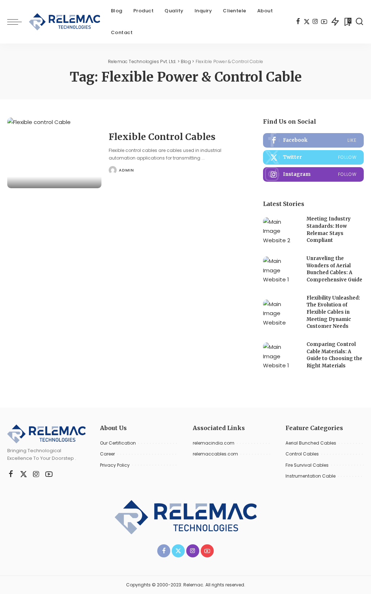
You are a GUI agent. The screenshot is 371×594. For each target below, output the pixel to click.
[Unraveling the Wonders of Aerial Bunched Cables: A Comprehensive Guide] (281, 270)
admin (126, 170)
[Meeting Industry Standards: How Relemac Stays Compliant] (281, 230)
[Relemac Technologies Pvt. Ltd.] (64, 22)
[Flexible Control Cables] (54, 152)
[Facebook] (298, 22)
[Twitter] (307, 22)
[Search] (359, 22)
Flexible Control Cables (162, 137)
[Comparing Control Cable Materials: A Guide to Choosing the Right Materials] (281, 356)
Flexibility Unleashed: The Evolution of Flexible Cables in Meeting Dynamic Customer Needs (333, 312)
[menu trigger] (18, 22)
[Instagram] (315, 22)
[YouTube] (324, 22)
